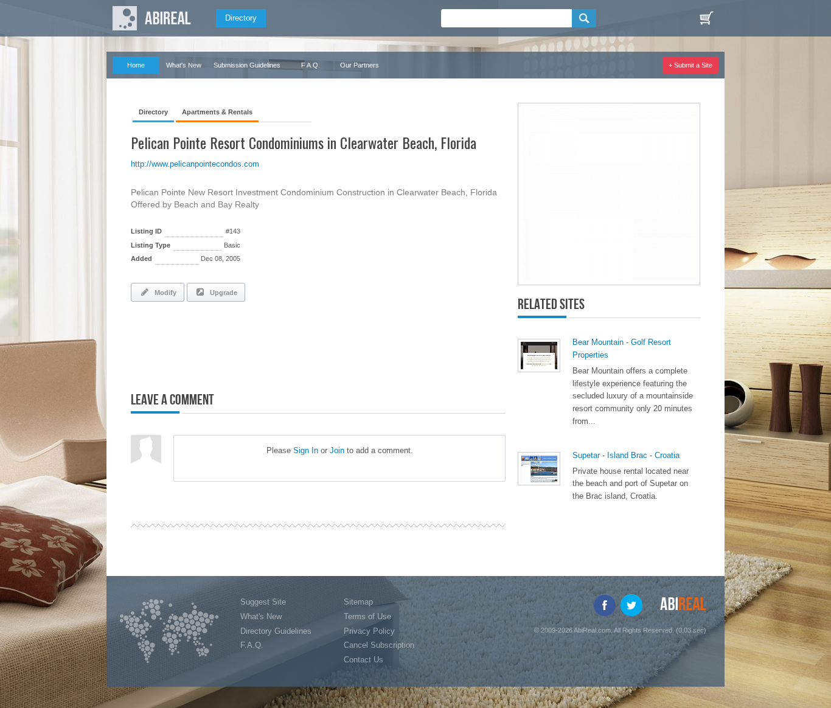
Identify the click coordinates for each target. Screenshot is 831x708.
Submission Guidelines (247, 65)
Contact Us (363, 659)
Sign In (305, 450)
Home (136, 65)
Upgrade (221, 292)
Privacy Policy (369, 631)
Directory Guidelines (275, 631)
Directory (241, 18)
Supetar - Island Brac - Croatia (626, 455)
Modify (163, 292)
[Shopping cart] (706, 18)
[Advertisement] (273, 344)
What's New (183, 65)
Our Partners (359, 65)
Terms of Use (367, 616)
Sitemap (358, 601)
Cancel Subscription (379, 645)
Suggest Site (263, 601)
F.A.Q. (310, 65)
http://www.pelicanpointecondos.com (195, 163)
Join (337, 450)
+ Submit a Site (690, 65)
